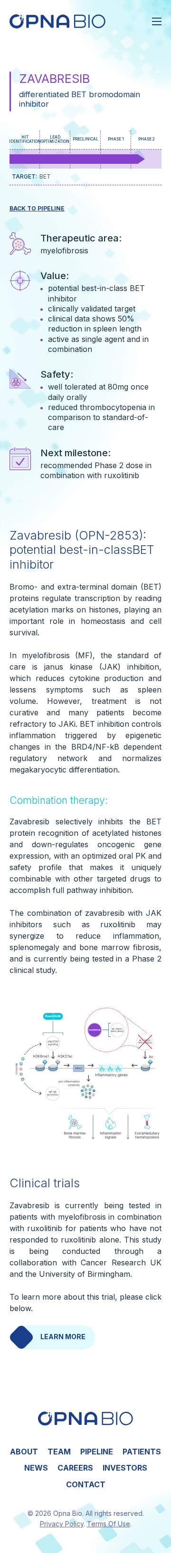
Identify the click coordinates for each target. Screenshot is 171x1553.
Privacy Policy (62, 1524)
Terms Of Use (108, 1524)
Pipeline (96, 1451)
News (36, 1468)
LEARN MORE (63, 1337)
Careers (75, 1468)
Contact (85, 1484)
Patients (142, 1451)
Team (59, 1451)
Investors (125, 1468)
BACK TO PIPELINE (37, 208)
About (24, 1451)
